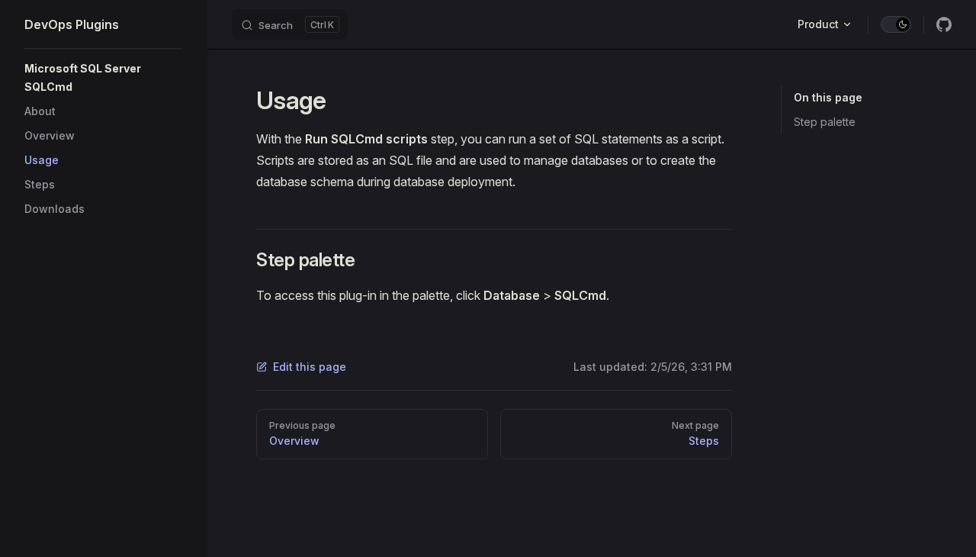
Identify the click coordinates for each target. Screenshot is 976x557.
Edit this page (309, 366)
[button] (103, 77)
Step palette (825, 121)
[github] (944, 24)
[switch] (896, 24)
